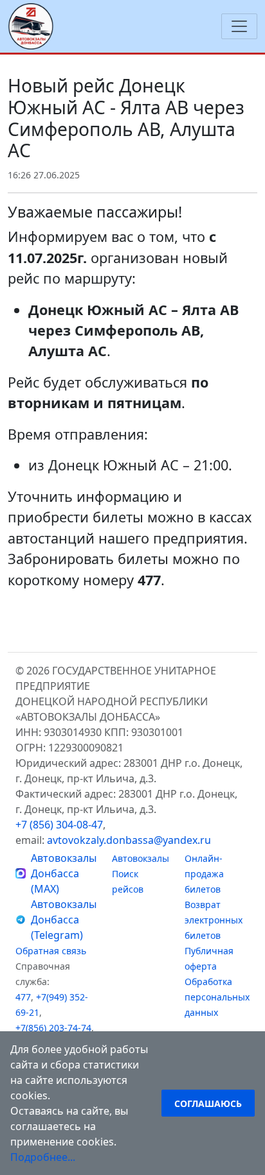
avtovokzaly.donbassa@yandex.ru (129, 840)
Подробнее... (42, 1157)
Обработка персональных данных (217, 996)
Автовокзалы (140, 858)
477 (23, 997)
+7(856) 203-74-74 (53, 1028)
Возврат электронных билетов (213, 919)
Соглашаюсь (208, 1103)
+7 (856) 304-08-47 (59, 825)
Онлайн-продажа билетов (204, 873)
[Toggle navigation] (239, 26)
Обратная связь (50, 951)
